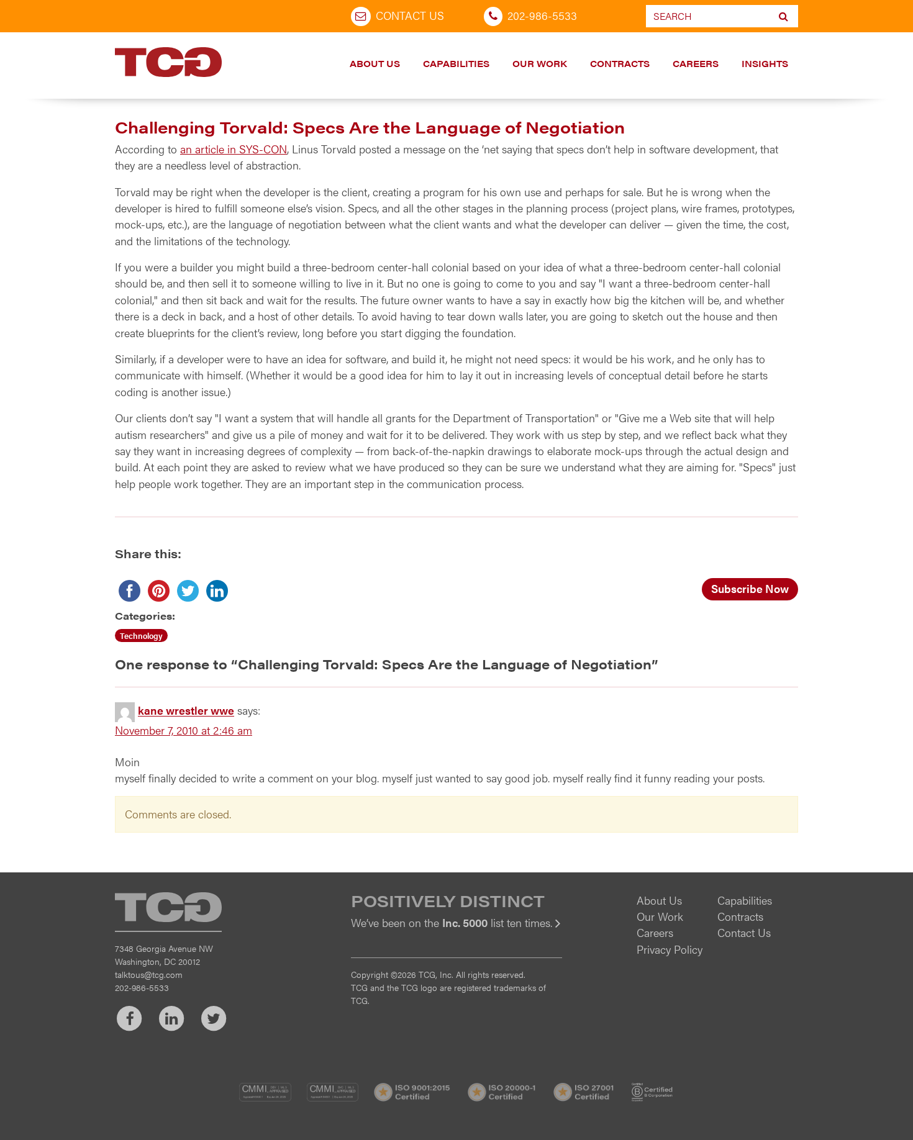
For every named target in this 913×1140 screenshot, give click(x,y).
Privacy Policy (669, 949)
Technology (141, 635)
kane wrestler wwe (186, 710)
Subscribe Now (750, 588)
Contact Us (410, 15)
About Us (375, 63)
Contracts (620, 63)
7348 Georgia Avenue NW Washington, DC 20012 (164, 954)
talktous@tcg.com (149, 974)
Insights (765, 63)
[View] (456, 931)
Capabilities (456, 63)
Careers (696, 63)
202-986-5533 (542, 15)
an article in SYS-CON (233, 148)
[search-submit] (783, 16)
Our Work (539, 63)
